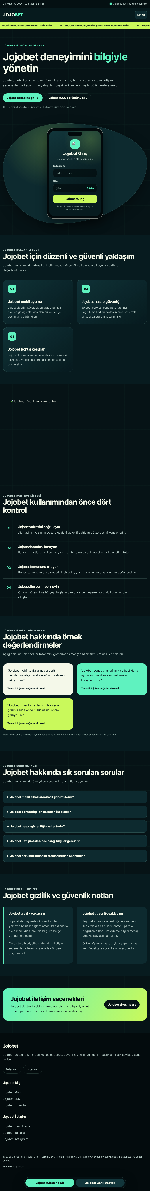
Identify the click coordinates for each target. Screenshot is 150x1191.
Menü (141, 15)
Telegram (12, 1069)
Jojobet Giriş (75, 199)
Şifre (73, 184)
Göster (90, 188)
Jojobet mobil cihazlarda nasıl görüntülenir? (42, 797)
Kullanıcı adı (59, 166)
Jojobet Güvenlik (14, 1105)
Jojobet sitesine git (23, 98)
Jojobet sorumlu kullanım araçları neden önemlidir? (47, 856)
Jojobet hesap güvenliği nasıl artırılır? (37, 826)
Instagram (33, 1069)
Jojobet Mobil (12, 1092)
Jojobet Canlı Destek (17, 1126)
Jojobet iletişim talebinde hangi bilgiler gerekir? (45, 841)
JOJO (13, 15)
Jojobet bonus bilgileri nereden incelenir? (40, 812)
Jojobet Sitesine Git (50, 1183)
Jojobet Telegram (15, 1132)
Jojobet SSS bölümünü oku (68, 98)
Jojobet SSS (11, 1099)
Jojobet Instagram (15, 1139)
